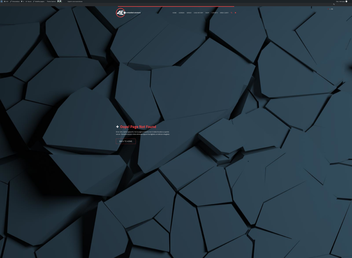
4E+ (7, 1)
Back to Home (125, 141)
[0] (235, 12)
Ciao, (340, 1)
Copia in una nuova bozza (75, 1)
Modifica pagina (39, 1)
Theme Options (51, 1)
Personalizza (15, 1)
